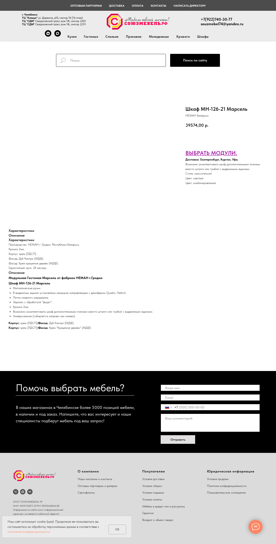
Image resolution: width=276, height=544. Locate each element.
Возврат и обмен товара (157, 520)
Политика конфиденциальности (226, 486)
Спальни (112, 37)
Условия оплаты (152, 499)
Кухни (72, 37)
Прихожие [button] (134, 37)
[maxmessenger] (22, 491)
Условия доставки (153, 479)
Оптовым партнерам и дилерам (97, 486)
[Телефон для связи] (15, 491)
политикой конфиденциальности (29, 532)
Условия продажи (218, 479)
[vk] (30, 491)
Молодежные (159, 37)
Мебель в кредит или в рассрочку (163, 506)
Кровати (183, 37)
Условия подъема (153, 492)
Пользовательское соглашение (226, 492)
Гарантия (148, 513)
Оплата (137, 5)
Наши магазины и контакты (95, 479)
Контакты (158, 5)
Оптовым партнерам (86, 5)
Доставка (116, 5)
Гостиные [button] (91, 37)
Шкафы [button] (203, 37)
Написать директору (190, 5)
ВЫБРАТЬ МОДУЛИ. (211, 153)
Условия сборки (152, 486)
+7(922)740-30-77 (216, 19)
